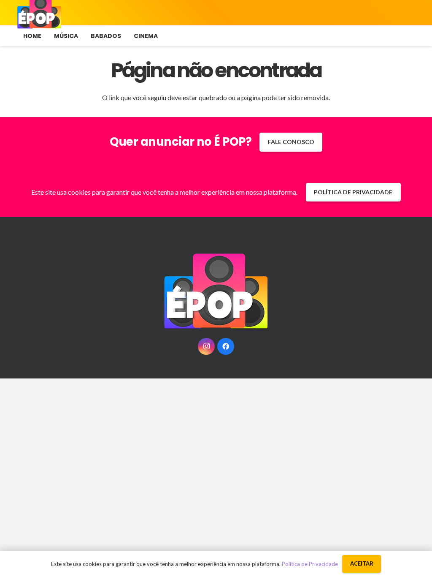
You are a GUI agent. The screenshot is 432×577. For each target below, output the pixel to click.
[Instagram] (206, 346)
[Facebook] (225, 346)
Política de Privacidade (310, 564)
